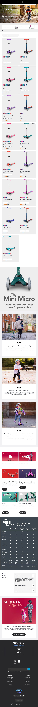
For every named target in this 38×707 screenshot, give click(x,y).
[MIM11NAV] (3, 113)
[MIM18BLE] (23, 141)
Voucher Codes (27, 684)
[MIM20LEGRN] (9, 56)
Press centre (10, 684)
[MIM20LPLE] (7, 56)
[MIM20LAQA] (6, 56)
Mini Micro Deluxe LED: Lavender (26, 199)
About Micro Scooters (10, 677)
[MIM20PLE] (22, 113)
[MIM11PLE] (6, 113)
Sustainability (10, 678)
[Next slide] (35, 651)
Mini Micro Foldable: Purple (25, 171)
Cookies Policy (25, 703)
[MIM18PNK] (22, 141)
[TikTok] (20, 696)
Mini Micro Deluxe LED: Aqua (8, 255)
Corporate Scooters (10, 685)
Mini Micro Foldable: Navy (24, 115)
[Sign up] (28, 669)
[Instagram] (17, 696)
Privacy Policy (27, 671)
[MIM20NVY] (20, 113)
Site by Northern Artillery (23, 704)
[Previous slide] (2, 651)
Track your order (27, 677)
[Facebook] (14, 696)
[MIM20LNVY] (4, 56)
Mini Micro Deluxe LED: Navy (25, 227)
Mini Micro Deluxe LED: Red (8, 171)
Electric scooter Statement (27, 685)
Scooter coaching (10, 681)
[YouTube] (23, 696)
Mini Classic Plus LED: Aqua (25, 143)
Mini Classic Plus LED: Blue (7, 227)
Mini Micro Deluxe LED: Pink (8, 143)
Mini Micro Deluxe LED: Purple (8, 115)
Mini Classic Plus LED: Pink (7, 199)
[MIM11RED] (10, 113)
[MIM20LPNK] (3, 56)
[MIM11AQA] (9, 113)
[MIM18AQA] (20, 141)
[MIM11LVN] (7, 113)
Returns (27, 678)
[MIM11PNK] (4, 113)
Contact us (28, 681)
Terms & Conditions (21, 671)
